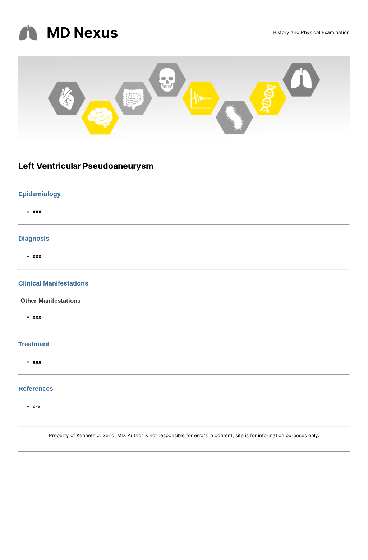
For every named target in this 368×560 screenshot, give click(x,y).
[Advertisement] (184, 507)
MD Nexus (82, 32)
